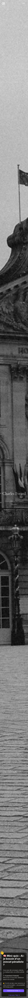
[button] (23, 3)
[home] (3, 3)
